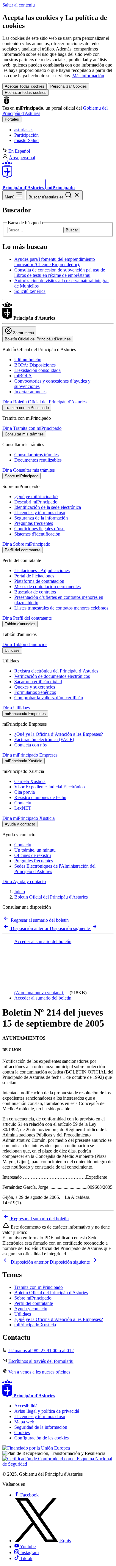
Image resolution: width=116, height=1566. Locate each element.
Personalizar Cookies (68, 86)
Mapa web (24, 1421)
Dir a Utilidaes (16, 707)
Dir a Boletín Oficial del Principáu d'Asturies (44, 401)
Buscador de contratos (35, 591)
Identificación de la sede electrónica (47, 507)
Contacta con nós (30, 744)
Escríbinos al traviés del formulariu (40, 1361)
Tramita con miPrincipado (38, 1287)
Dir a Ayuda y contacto (24, 881)
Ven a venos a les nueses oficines (39, 1371)
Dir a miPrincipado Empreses (29, 754)
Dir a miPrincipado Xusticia (28, 818)
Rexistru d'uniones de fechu (40, 797)
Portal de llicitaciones (34, 575)
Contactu (22, 802)
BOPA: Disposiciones (35, 364)
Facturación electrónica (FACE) (44, 739)
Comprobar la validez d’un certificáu (48, 697)
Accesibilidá (25, 1405)
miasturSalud (26, 140)
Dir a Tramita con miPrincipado (32, 428)
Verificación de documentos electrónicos (52, 676)
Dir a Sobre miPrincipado (26, 544)
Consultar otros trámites (36, 454)
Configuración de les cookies (41, 1437)
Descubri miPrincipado (35, 501)
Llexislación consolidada (37, 370)
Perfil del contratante (33, 1303)
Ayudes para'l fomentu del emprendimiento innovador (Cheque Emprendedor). (54, 262)
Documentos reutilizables (38, 459)
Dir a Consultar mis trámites (28, 470)
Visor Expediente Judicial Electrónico (49, 786)
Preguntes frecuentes (33, 860)
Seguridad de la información (40, 1427)
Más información (88, 75)
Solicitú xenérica (30, 291)
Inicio (19, 891)
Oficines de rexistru (32, 855)
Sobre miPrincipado (32, 1297)
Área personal (22, 157)
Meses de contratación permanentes (47, 586)
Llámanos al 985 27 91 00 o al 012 (41, 1350)
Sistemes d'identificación (37, 533)
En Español (19, 151)
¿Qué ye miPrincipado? (36, 496)
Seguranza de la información (41, 517)
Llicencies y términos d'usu (39, 512)
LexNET (22, 808)
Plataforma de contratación (39, 581)
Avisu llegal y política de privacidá (46, 1411)
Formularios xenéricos (35, 692)
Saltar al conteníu (18, 4)
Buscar (72, 230)
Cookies (22, 1432)
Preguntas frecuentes (33, 523)
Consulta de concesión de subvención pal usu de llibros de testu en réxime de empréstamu (59, 272)
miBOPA (23, 375)
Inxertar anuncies (30, 391)
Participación (26, 135)
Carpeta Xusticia (30, 781)
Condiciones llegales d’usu (39, 528)
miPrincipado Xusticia (35, 1324)
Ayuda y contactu (30, 1308)
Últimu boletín (27, 359)
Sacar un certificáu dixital (38, 681)
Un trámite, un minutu (35, 850)
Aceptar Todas (24, 86)
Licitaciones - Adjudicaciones (42, 570)
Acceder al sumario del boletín (42, 997)
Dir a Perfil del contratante (27, 618)
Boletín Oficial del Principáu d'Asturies (51, 896)
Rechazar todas (25, 92)
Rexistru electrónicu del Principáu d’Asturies (56, 670)
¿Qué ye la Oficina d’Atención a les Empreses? (58, 734)
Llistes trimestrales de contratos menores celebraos (61, 607)
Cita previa (24, 792)
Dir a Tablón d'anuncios (24, 644)
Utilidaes (22, 1313)
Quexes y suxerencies (34, 686)
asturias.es (23, 129)
